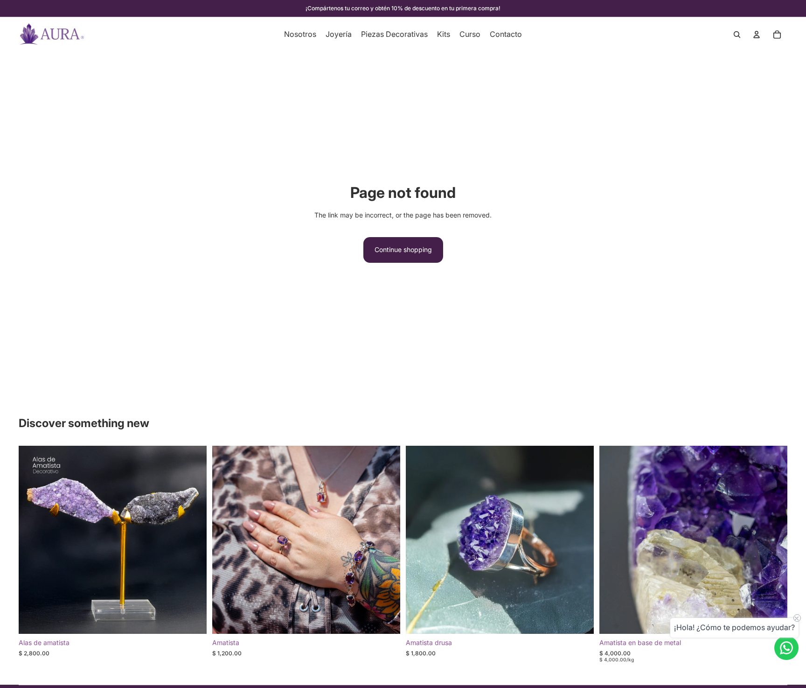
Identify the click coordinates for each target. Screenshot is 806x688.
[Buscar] (737, 34)
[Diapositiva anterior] (33, 540)
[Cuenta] (756, 34)
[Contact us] (786, 648)
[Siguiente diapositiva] (193, 540)
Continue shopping (403, 249)
